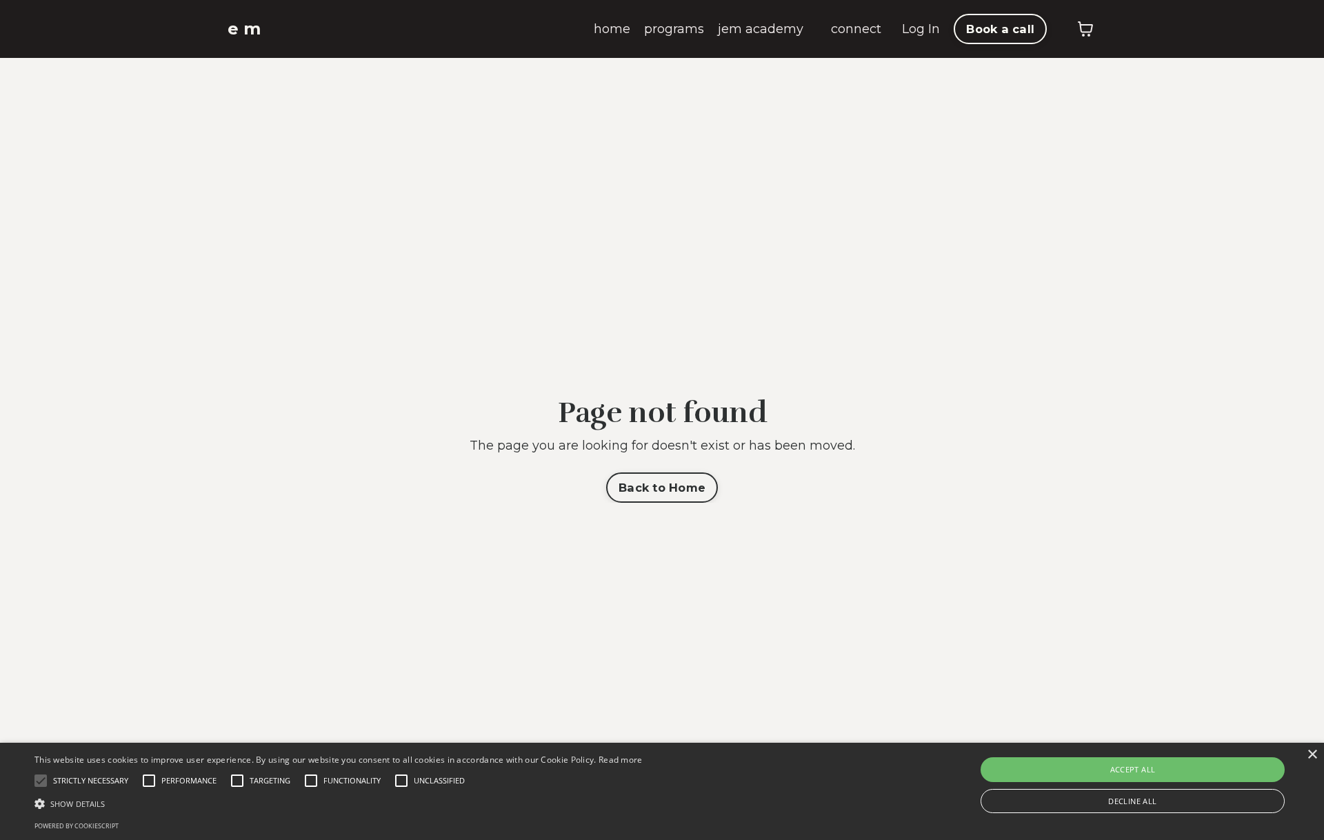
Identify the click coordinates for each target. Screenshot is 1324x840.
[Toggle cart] (1085, 29)
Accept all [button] (1133, 769)
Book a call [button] (1000, 29)
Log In (921, 29)
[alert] (662, 791)
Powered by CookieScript (76, 825)
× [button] (1312, 755)
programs (674, 29)
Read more (621, 760)
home (612, 29)
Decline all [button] (1132, 801)
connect (856, 29)
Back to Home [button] (662, 487)
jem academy (760, 29)
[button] (338, 803)
